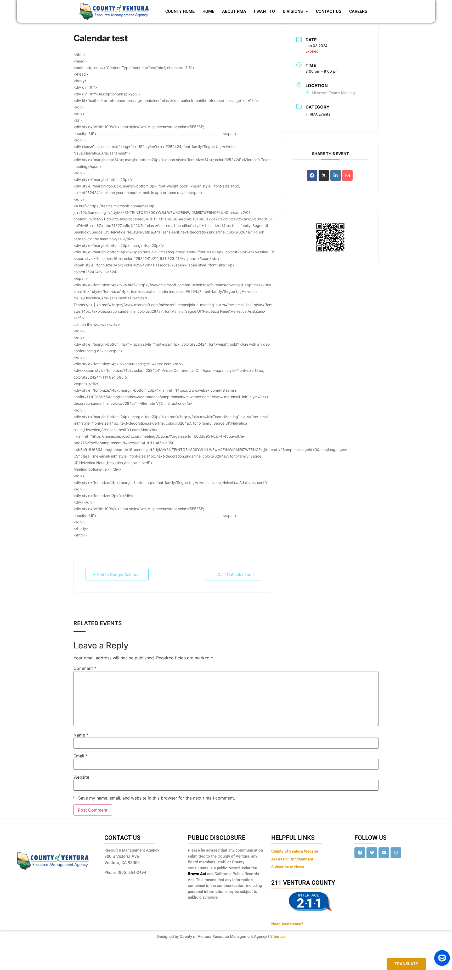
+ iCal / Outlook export (234, 574)
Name (81, 735)
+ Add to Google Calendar (117, 574)
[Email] (347, 175)
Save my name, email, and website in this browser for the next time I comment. (156, 798)
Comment (85, 668)
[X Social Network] (324, 175)
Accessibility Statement (292, 859)
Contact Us (328, 11)
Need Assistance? (287, 924)
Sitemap (277, 936)
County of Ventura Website (294, 851)
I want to (264, 11)
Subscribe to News (287, 867)
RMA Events (320, 114)
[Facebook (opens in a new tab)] (359, 852)
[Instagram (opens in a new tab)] (396, 852)
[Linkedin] (335, 175)
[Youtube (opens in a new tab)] (383, 852)
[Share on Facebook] (312, 175)
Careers (358, 11)
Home (208, 11)
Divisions (293, 11)
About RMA (234, 11)
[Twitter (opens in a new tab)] (371, 852)
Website (81, 777)
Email (81, 756)
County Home (180, 11)
